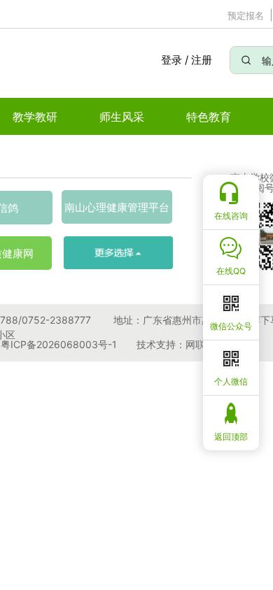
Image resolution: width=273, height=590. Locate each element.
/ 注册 (198, 59)
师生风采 (121, 117)
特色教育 (208, 117)
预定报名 (245, 15)
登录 (171, 59)
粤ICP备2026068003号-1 (59, 344)
